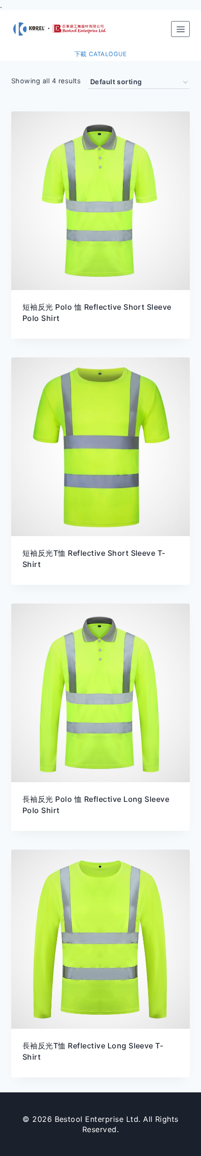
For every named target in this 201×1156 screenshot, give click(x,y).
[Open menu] (180, 29)
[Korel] (63, 29)
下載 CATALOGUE (100, 54)
